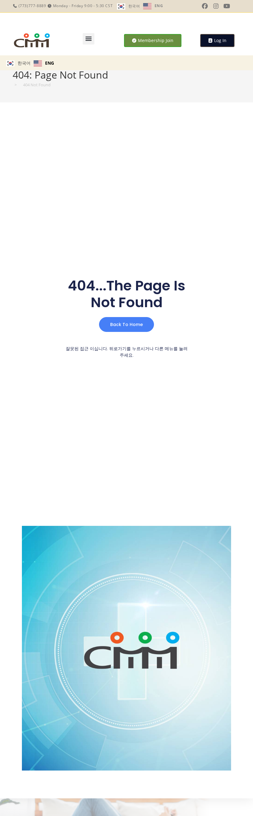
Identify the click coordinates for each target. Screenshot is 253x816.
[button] (88, 39)
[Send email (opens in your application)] (236, 6)
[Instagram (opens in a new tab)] (216, 6)
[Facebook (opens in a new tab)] (204, 6)
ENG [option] (159, 5)
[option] (153, 6)
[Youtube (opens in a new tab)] (226, 6)
